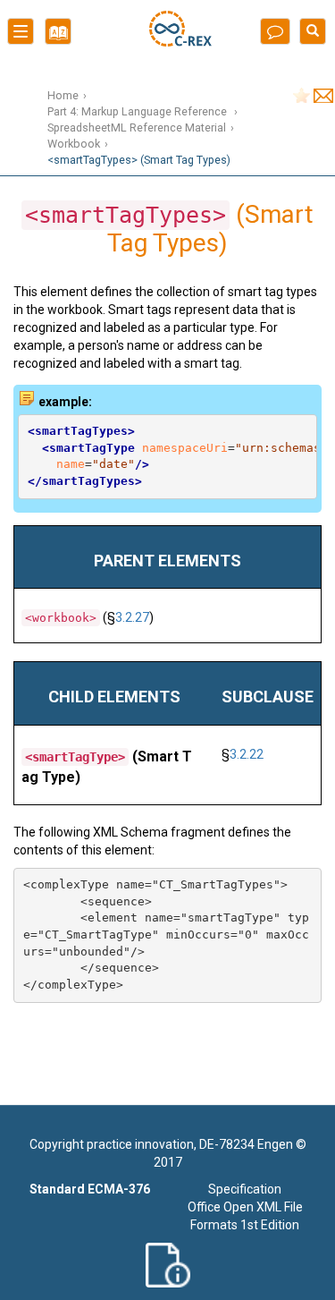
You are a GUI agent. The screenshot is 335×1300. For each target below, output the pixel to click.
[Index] (54, 37)
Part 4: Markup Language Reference (138, 111)
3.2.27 (132, 617)
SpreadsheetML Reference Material (136, 127)
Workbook (73, 143)
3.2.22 (247, 754)
